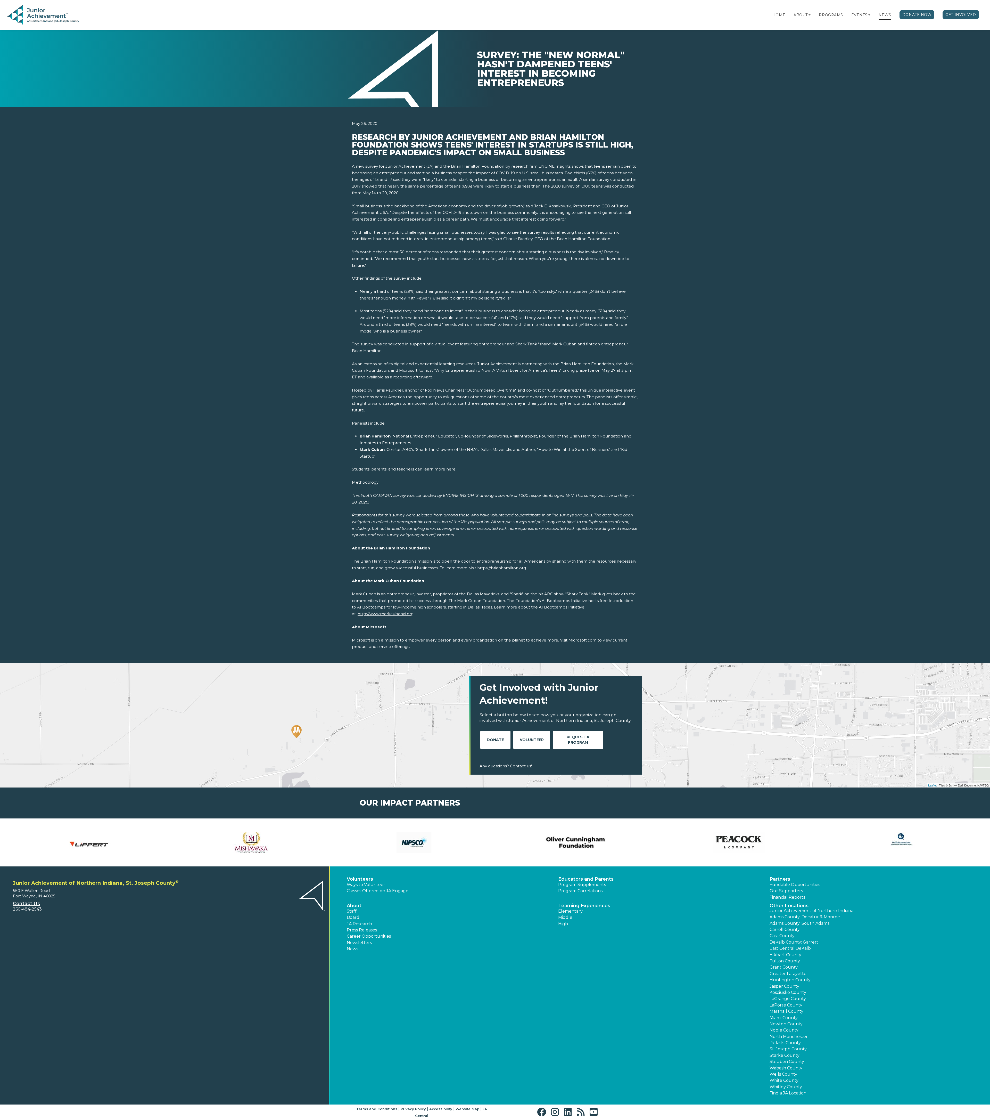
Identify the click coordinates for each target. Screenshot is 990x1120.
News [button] (352, 948)
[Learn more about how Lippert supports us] (89, 842)
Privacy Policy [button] (413, 1109)
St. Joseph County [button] (788, 1048)
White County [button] (784, 1080)
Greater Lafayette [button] (788, 973)
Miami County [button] (784, 1017)
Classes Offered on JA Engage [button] (377, 890)
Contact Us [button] (26, 903)
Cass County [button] (782, 935)
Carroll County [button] (785, 929)
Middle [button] (565, 917)
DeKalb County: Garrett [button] (794, 942)
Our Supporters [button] (786, 890)
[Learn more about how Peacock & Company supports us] (738, 842)
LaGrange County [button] (788, 998)
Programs (831, 15)
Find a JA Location (788, 1093)
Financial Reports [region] (787, 897)
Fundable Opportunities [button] (795, 884)
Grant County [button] (784, 967)
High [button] (563, 923)
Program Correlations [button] (580, 890)
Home (778, 15)
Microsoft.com (582, 640)
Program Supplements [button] (582, 884)
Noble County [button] (784, 1030)
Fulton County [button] (785, 961)
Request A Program (578, 740)
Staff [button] (352, 911)
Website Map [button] (467, 1109)
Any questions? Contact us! (506, 766)
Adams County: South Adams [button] (799, 923)
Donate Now (917, 14)
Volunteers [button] (360, 879)
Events (859, 15)
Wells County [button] (783, 1074)
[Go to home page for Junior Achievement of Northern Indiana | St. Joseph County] (43, 15)
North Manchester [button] (789, 1036)
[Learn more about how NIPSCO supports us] (413, 842)
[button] (809, 15)
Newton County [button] (786, 1023)
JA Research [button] (359, 923)
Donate (495, 739)
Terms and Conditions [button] (376, 1109)
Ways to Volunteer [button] (366, 884)
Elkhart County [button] (785, 954)
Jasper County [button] (784, 986)
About (801, 15)
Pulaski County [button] (785, 1042)
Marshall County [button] (786, 1011)
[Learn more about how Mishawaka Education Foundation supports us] (251, 842)
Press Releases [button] (362, 930)
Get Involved (960, 14)
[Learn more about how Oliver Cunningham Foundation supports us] (576, 842)
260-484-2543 (27, 909)
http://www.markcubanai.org (386, 613)
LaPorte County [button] (786, 1005)
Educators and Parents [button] (586, 879)
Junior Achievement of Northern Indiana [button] (811, 910)
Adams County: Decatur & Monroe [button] (805, 916)
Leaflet (932, 785)
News (885, 15)
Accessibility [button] (440, 1109)
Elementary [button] (570, 911)
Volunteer (532, 739)
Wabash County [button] (786, 1068)
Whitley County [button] (786, 1086)
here (451, 469)
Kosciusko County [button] (788, 992)
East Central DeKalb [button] (790, 948)
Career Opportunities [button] (369, 936)
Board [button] (353, 917)
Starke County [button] (784, 1055)
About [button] (354, 905)
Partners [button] (780, 879)
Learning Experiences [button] (584, 905)
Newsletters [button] (359, 942)
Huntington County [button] (790, 979)
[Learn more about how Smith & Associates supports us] (901, 842)
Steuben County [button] (787, 1061)
